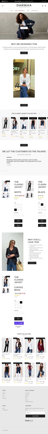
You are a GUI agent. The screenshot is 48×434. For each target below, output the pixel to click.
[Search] (2, 6)
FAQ (42, 1)
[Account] (42, 6)
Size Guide (27, 393)
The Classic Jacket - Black (42, 187)
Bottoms (4, 393)
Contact (45, 1)
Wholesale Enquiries (29, 401)
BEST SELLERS (35, 10)
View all (24, 115)
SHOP (11, 10)
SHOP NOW (24, 27)
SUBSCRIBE (35, 416)
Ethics (3, 408)
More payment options (18, 327)
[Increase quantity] (23, 215)
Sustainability (5, 410)
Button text (32, 262)
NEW (28, 10)
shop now (24, 145)
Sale (3, 396)
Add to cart (18, 221)
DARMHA (6, 430)
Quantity (16, 212)
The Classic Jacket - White (19, 187)
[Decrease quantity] (15, 215)
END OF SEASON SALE (20, 10)
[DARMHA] (24, 6)
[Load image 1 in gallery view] (6, 186)
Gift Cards (4, 398)
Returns (26, 396)
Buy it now (18, 226)
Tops (3, 394)
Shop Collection (24, 334)
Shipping (27, 394)
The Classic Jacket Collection (24, 113)
